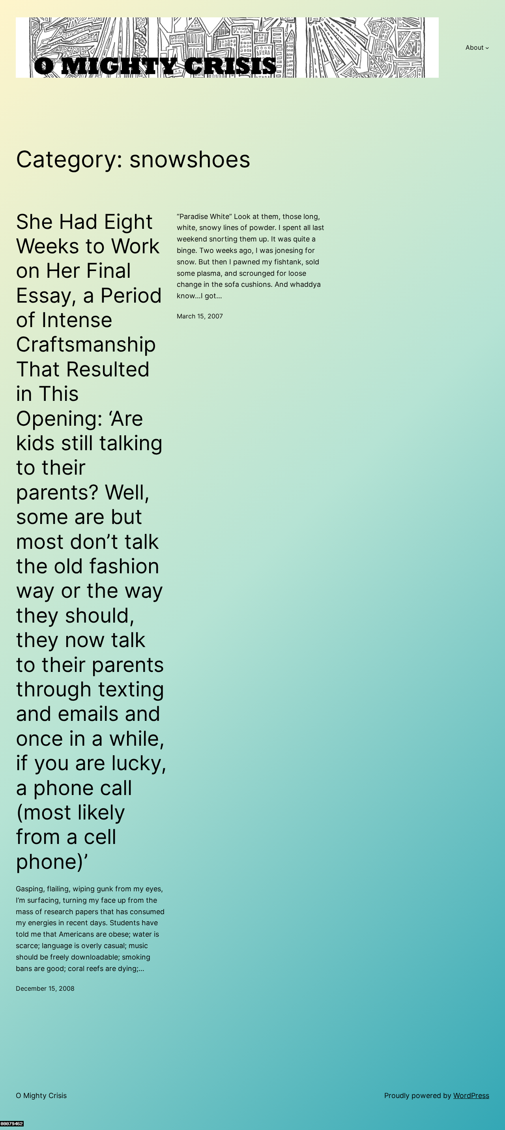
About (475, 47)
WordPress (471, 1095)
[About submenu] (487, 48)
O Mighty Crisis (41, 1095)
